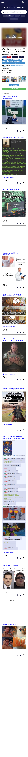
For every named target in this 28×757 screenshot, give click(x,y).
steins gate (10, 61)
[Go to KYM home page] (2, 2)
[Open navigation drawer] (26, 2)
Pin (9, 56)
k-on (7, 63)
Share (4, 56)
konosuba (4, 61)
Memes (23, 15)
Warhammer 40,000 (9, 326)
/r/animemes (12, 63)
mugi (3, 63)
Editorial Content (14, 18)
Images (17, 15)
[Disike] (18, 131)
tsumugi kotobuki (18, 61)
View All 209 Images (14, 85)
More (22, 56)
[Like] (20, 131)
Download (15, 56)
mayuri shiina (14, 59)
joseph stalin (6, 59)
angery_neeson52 (20, 63)
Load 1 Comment (14, 88)
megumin (20, 59)
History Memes (8, 424)
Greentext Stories (9, 177)
